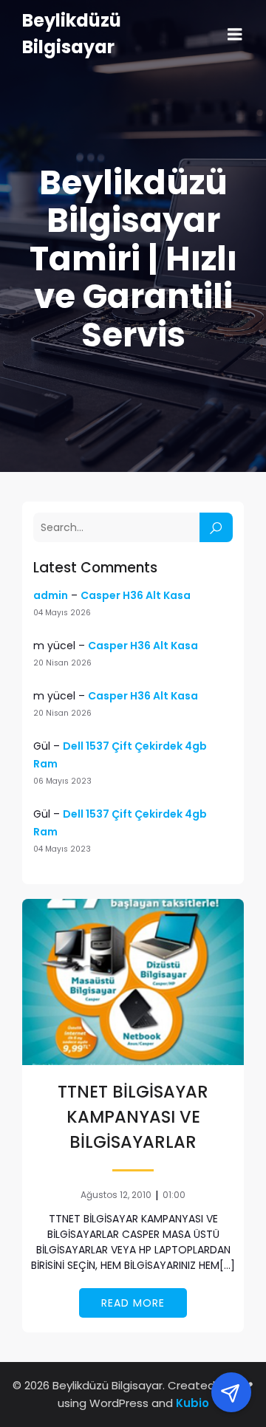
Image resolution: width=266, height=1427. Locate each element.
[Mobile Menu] (235, 35)
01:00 (174, 1194)
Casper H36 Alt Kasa (136, 595)
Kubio (192, 1403)
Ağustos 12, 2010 (116, 1194)
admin (50, 595)
